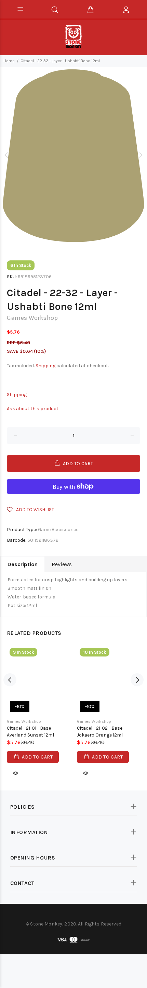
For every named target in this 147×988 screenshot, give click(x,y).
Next (140, 154)
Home (9, 60)
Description (23, 564)
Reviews (62, 564)
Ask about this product (32, 409)
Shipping (45, 366)
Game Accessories (58, 529)
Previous (6, 154)
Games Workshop (32, 318)
